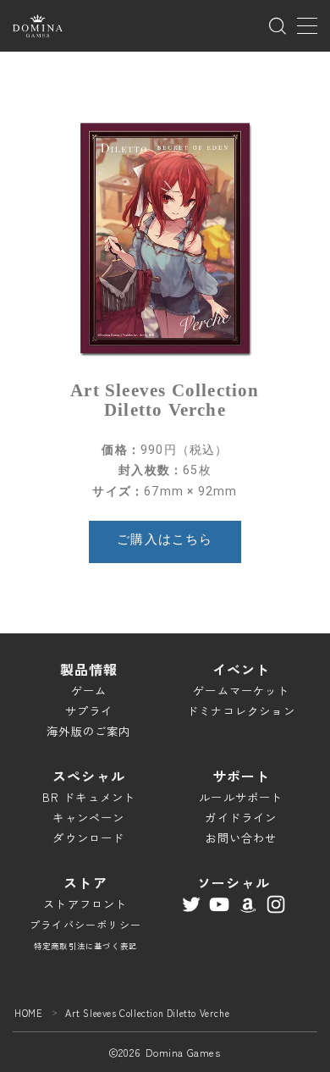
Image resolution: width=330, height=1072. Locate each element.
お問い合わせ (241, 838)
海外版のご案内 (88, 731)
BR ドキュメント (89, 797)
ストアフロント (85, 904)
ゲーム (89, 690)
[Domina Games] (38, 25)
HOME (28, 1013)
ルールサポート (241, 797)
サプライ (89, 711)
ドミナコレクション (241, 711)
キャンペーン (88, 818)
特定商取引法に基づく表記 (85, 946)
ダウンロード (88, 838)
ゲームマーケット (241, 690)
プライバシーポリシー (85, 924)
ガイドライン (241, 818)
